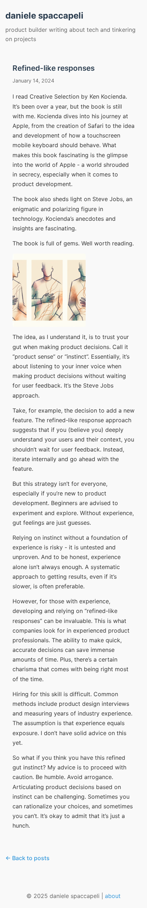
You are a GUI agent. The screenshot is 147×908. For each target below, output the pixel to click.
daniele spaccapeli (44, 15)
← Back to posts (27, 858)
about (113, 895)
